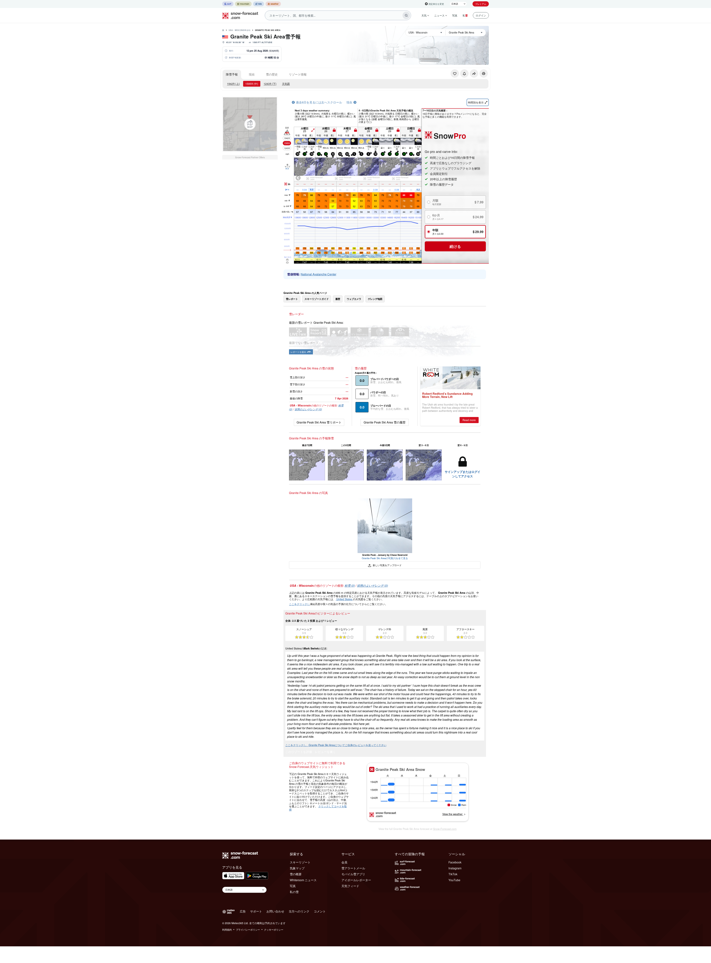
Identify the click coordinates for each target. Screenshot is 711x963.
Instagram (454, 868)
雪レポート (292, 299)
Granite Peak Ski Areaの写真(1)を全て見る (385, 558)
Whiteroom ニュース (303, 880)
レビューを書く (325, 752)
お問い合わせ (275, 911)
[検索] (406, 15)
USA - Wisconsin (240, 30)
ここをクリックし (299, 604)
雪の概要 (296, 874)
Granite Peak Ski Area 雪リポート (319, 422)
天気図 (286, 84)
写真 (454, 15)
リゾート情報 (298, 74)
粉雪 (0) (350, 585)
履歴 (337, 299)
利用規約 (227, 929)
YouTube (454, 880)
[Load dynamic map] (250, 124)
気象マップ (297, 868)
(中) (251, 84)
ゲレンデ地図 (375, 299)
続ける (455, 246)
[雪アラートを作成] (464, 73)
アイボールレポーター (356, 880)
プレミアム (480, 3)
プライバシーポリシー (248, 929)
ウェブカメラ (354, 299)
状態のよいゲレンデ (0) (308, 409)
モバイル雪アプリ (353, 874)
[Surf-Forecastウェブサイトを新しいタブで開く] (227, 3)
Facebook (454, 862)
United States (344, 599)
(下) (270, 84)
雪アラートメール (353, 868)
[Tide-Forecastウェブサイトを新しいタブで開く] (258, 3)
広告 (243, 911)
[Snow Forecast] (239, 15)
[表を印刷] (484, 73)
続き (287, 168)
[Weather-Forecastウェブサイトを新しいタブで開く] (273, 3)
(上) (233, 84)
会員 (344, 862)
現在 (252, 74)
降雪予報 (232, 74)
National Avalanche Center (318, 274)
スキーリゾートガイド (317, 299)
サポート (256, 911)
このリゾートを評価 (298, 752)
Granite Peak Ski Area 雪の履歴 (384, 422)
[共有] (474, 73)
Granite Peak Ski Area (268, 30)
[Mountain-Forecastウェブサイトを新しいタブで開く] (243, 3)
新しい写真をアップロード (386, 565)
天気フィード (350, 886)
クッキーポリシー (273, 929)
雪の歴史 (272, 74)
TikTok (452, 874)
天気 (424, 15)
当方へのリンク (299, 911)
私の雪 (294, 892)
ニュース (439, 15)
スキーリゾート (300, 862)
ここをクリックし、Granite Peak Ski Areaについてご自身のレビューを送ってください (335, 745)
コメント (320, 911)
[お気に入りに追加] (455, 73)
